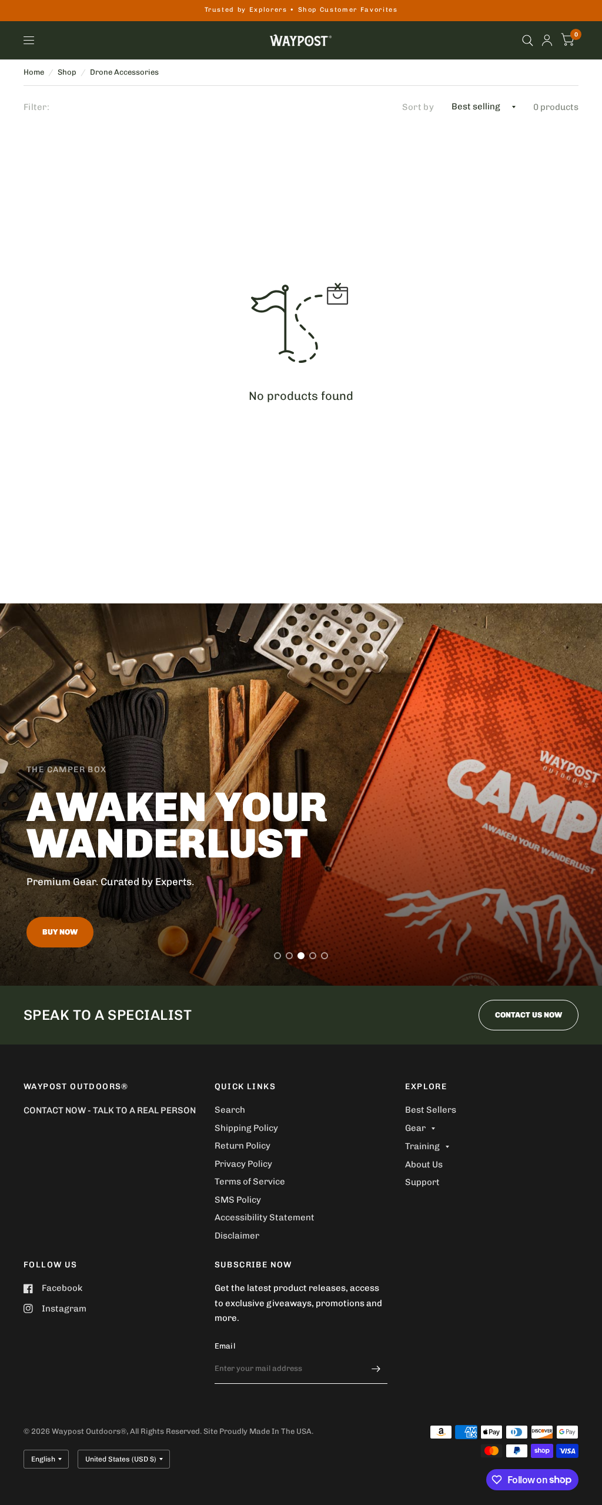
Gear (415, 1128)
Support (422, 1182)
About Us (424, 1164)
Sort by (418, 107)
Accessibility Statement (265, 1217)
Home (34, 72)
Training (422, 1146)
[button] (59, 932)
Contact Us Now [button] (528, 1014)
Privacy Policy (243, 1164)
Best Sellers (430, 1109)
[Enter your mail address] (375, 1368)
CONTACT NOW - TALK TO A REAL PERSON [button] (110, 1110)
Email (225, 1346)
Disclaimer (237, 1235)
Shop (67, 72)
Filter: (36, 107)
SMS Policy (238, 1199)
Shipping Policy (246, 1128)
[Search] (527, 40)
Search (230, 1109)
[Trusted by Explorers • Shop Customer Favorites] (301, 10)
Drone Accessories (124, 72)
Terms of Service (250, 1181)
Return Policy (242, 1145)
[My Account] (547, 40)
